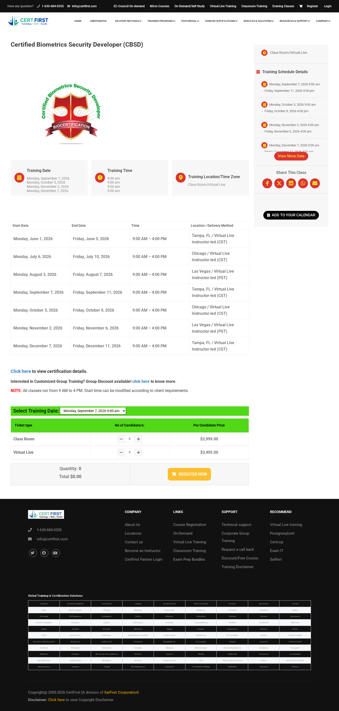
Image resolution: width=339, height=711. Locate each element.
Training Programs (160, 21)
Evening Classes (283, 6)
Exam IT (276, 551)
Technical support (236, 524)
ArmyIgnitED (98, 21)
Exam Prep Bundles (189, 559)
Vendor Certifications (220, 21)
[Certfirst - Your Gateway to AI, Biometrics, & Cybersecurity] (27, 21)
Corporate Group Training (235, 537)
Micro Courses (159, 6)
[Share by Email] (315, 183)
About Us (132, 524)
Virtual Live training (286, 524)
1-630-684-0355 (53, 6)
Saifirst (276, 559)
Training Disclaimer (238, 567)
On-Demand (182, 533)
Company (322, 21)
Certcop (276, 542)
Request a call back (238, 549)
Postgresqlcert (282, 533)
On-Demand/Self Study (189, 6)
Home (78, 21)
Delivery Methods (127, 21)
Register (312, 6)
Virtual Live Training (223, 6)
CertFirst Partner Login (143, 559)
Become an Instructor (143, 551)
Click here (21, 371)
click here (141, 381)
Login (328, 6)
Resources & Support (293, 21)
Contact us (134, 542)
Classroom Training (254, 6)
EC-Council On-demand (129, 6)
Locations (133, 533)
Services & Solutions (257, 21)
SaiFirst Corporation (121, 692)
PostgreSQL (189, 21)
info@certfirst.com (84, 6)
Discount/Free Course (240, 558)
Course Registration (189, 524)
